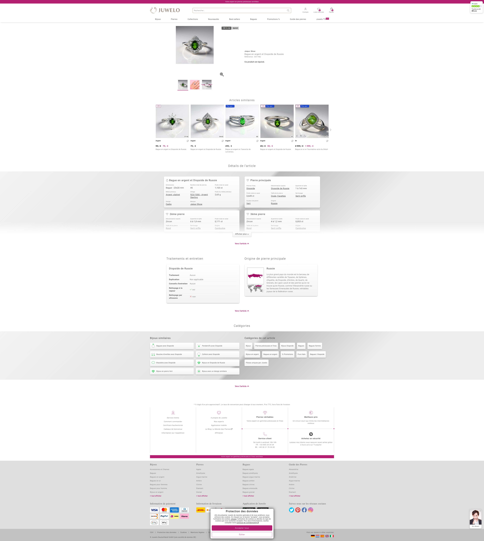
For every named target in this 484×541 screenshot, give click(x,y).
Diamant (199, 488)
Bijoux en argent (252, 354)
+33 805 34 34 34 (267, 445)
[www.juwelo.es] (322, 536)
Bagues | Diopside (317, 354)
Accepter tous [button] (242, 528)
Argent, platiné (173, 194)
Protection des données (166, 532)
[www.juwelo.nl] (317, 536)
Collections (193, 19)
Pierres (174, 19)
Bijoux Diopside (287, 346)
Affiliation (219, 433)
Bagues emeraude (250, 488)
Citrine (199, 484)
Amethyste (200, 473)
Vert (249, 203)
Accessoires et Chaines (159, 469)
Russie (274, 203)
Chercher (288, 10)
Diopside (251, 188)
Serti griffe (301, 196)
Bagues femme (315, 346)
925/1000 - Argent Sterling (199, 196)
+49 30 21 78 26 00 (267, 447)
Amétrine (292, 477)
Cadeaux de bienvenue (173, 429)
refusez (234, 519)
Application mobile (219, 425)
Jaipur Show (196, 204)
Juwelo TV (322, 19)
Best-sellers (234, 19)
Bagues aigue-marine (251, 477)
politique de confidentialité (247, 523)
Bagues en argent (270, 354)
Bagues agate (248, 469)
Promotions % (273, 19)
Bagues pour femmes (159, 484)
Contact (211, 532)
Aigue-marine (201, 477)
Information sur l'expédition (173, 433)
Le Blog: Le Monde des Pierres (217, 429)
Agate (198, 469)
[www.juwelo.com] (327, 536)
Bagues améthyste (250, 473)
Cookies (183, 532)
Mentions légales (197, 532)
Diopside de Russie (280, 188)
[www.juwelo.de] (313, 536)
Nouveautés (213, 19)
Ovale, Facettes (278, 196)
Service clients (173, 418)
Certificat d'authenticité (173, 425)
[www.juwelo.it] (332, 536)
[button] (305, 11)
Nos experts (219, 421)
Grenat (199, 492)
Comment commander (173, 421)
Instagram (310, 509)
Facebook (304, 509)
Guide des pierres (298, 19)
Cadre (169, 204)
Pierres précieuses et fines (266, 346)
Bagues (253, 19)
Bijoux (158, 19)
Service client (264, 438)
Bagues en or (155, 481)
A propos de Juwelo (219, 418)
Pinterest (297, 509)
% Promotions (287, 354)
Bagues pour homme (158, 488)
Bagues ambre (248, 481)
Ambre (199, 481)
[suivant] (330, 129)
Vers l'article (241, 243)
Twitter (291, 509)
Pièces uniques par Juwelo (256, 363)
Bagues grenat (249, 492)
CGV (152, 532)
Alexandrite (293, 469)
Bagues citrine (248, 484)
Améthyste (293, 473)
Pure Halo (302, 354)
